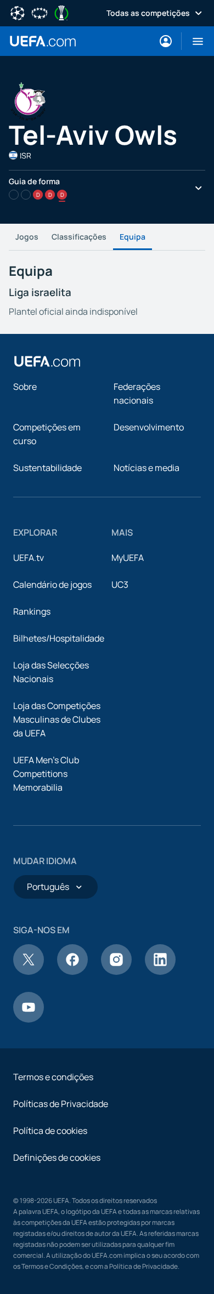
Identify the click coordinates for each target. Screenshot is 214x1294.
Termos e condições (53, 1077)
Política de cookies (50, 1131)
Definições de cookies (56, 1157)
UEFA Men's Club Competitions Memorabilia (46, 773)
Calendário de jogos (52, 584)
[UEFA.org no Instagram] (116, 972)
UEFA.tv (28, 558)
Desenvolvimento (149, 427)
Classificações (79, 236)
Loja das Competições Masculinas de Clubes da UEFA (56, 719)
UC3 (119, 584)
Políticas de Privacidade (60, 1104)
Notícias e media (146, 468)
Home (43, 41)
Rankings (31, 611)
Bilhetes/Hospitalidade (58, 638)
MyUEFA (127, 558)
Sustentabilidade (47, 468)
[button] (193, 41)
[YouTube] (28, 1019)
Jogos (26, 236)
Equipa (132, 236)
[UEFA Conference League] (61, 12)
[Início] (47, 361)
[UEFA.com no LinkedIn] (160, 972)
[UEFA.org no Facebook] (72, 972)
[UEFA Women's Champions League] (39, 12)
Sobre (25, 387)
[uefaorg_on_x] (28, 972)
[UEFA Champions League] (17, 12)
